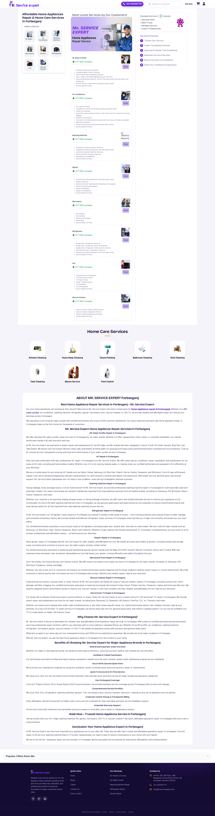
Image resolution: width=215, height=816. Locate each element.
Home (72, 776)
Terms (111, 812)
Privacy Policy (121, 812)
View (125, 66)
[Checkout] (198, 4)
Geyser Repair (115, 793)
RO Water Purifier (117, 780)
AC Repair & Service (118, 776)
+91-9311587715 (134, 4)
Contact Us (75, 789)
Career (73, 785)
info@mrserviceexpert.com (163, 789)
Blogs (72, 780)
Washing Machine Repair (120, 785)
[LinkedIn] (45, 798)
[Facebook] (33, 798)
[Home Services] (24, 4)
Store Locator (75, 793)
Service (188, 4)
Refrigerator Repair (117, 789)
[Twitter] (39, 798)
